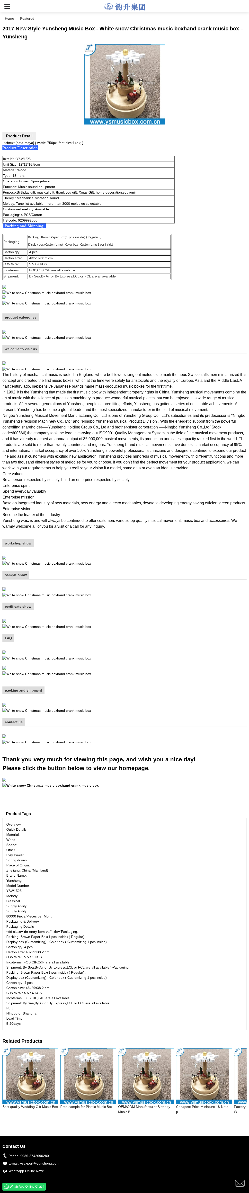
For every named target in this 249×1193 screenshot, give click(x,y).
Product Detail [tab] (19, 136)
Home (9, 18)
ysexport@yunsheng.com (39, 1163)
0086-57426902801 (35, 1156)
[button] (7, 6)
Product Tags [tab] (18, 814)
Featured (27, 18)
